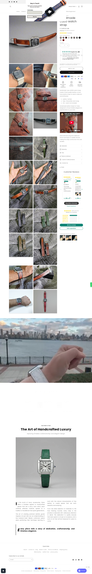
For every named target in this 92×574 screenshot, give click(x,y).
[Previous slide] (61, 189)
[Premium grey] (61, 40)
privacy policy (54, 552)
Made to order (43, 549)
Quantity (62, 42)
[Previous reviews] (61, 55)
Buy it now (71, 72)
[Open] (3, 570)
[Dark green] (69, 38)
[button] (10, 6)
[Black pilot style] (80, 38)
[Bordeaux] (63, 40)
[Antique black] (77, 38)
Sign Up (35, 16)
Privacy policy (43, 570)
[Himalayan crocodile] (63, 38)
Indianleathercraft (28, 570)
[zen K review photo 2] (80, 193)
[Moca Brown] (66, 38)
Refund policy (37, 552)
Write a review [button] (71, 225)
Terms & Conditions (53, 549)
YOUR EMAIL (30, 10)
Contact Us (31, 549)
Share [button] (62, 167)
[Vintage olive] (71, 38)
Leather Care (45, 552)
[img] (67, 177)
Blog (37, 549)
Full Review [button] (67, 198)
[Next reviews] (82, 55)
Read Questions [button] (71, 206)
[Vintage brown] (61, 38)
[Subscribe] (31, 559)
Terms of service (50, 570)
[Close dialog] (65, 1)
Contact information (67, 570)
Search (25, 549)
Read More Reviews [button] (71, 203)
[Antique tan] (74, 38)
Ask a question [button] (71, 228)
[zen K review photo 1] (76, 193)
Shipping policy (63, 549)
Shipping (62, 30)
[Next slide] (82, 189)
